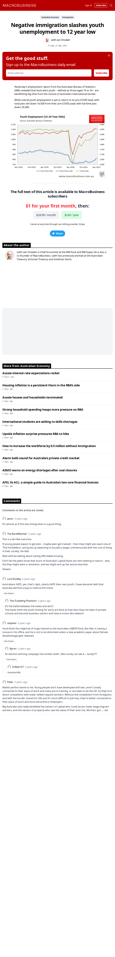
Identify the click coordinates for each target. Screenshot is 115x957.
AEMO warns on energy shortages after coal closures (39, 470)
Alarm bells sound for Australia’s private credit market (41, 458)
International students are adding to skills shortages (39, 422)
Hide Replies (9, 593)
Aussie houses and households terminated (32, 397)
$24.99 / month (46, 215)
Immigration (67, 17)
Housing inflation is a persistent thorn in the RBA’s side (41, 385)
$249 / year (72, 215)
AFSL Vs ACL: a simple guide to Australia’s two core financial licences (50, 482)
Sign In (88, 5)
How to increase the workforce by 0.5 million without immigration (49, 446)
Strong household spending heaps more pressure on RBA (42, 409)
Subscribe (101, 73)
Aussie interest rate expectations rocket (30, 373)
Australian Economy (50, 17)
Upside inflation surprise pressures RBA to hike (35, 434)
